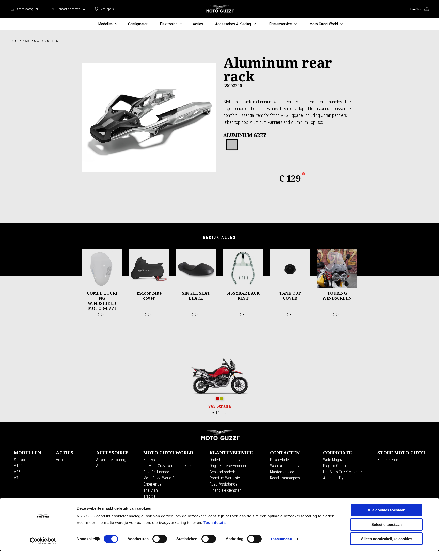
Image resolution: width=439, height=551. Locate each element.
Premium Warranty (225, 478)
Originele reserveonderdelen (232, 465)
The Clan (150, 490)
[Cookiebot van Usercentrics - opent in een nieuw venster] (43, 541)
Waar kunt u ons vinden (289, 465)
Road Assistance (223, 484)
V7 (16, 478)
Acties (61, 459)
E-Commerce (387, 459)
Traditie (149, 496)
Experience (152, 484)
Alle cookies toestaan (386, 510)
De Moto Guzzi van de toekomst (169, 465)
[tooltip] (232, 145)
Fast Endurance (156, 472)
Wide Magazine (335, 459)
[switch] (159, 539)
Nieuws (149, 459)
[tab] (232, 145)
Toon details (215, 522)
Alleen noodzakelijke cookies (386, 539)
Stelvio (19, 459)
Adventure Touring (111, 459)
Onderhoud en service (227, 459)
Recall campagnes (285, 478)
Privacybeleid (281, 459)
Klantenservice (282, 472)
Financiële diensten (225, 490)
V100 (18, 465)
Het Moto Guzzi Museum (343, 472)
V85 (17, 472)
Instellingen (281, 539)
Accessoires (106, 465)
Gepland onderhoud (225, 472)
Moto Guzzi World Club (161, 478)
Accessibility (333, 478)
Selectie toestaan (386, 524)
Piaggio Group (334, 465)
